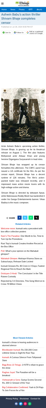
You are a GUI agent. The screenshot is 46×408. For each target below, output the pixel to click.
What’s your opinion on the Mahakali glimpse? (19, 252)
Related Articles (23, 224)
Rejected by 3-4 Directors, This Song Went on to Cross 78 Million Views (22, 282)
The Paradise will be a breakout (19, 373)
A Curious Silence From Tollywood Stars (21, 358)
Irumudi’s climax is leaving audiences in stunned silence (20, 344)
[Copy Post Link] (36, 218)
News (12, 9)
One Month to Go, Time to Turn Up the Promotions (22, 237)
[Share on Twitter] (25, 218)
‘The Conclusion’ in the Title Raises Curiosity (22, 275)
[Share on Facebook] (20, 218)
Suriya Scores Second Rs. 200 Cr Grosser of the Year (21, 381)
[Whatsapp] (29, 403)
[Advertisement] (23, 62)
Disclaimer (24, 399)
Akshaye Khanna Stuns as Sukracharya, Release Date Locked (21, 260)
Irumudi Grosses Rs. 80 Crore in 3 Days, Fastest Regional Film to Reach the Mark (22, 267)
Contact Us (35, 399)
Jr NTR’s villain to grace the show (23, 366)
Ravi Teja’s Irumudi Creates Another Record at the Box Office (22, 245)
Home (4, 9)
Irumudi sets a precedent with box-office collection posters (21, 230)
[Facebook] (16, 403)
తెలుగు (39, 9)
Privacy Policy (12, 399)
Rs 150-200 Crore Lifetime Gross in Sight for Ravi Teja (19, 351)
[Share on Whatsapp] (30, 218)
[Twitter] (20, 403)
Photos (22, 9)
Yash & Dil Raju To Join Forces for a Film (22, 388)
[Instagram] (25, 403)
